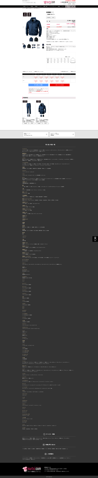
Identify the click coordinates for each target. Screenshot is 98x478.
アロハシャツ (37, 165)
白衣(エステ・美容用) (25, 298)
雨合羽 (23, 232)
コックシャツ (47, 150)
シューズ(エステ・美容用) (26, 318)
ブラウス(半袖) (34, 257)
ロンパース (24, 418)
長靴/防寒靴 (24, 230)
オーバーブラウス (25, 259)
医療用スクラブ (24, 335)
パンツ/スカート (25, 380)
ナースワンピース (25, 338)
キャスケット (35, 186)
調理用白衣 (24, 153)
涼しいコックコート (25, 151)
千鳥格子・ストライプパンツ (26, 179)
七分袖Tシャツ (41, 362)
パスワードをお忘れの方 (26, 459)
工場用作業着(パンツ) (32, 183)
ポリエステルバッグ (38, 388)
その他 (23, 320)
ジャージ (24, 407)
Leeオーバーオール (30, 425)
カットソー (51, 257)
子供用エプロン (32, 196)
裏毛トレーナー (31, 378)
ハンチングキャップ (44, 186)
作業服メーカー (25, 242)
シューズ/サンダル (25, 350)
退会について (33, 459)
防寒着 (23, 225)
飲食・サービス (25, 6)
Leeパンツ (44, 425)
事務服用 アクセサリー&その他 (27, 277)
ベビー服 (24, 417)
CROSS (55, 134)
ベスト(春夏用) (24, 250)
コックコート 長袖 (41, 150)
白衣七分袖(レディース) (53, 154)
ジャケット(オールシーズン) (40, 247)
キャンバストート (25, 388)
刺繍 (59, 6)
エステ (40, 6)
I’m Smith (56, 200)
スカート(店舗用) (35, 179)
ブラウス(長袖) (46, 257)
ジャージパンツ (41, 381)
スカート (51, 381)
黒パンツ (30, 381)
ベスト (23, 173)
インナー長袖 (30, 210)
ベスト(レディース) (31, 175)
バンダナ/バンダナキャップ (52, 186)
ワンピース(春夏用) (25, 254)
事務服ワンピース (25, 252)
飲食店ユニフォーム (25, 438)
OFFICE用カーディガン (26, 271)
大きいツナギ (33, 213)
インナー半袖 (24, 210)
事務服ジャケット (25, 246)
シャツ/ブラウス (25, 162)
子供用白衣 (45, 196)
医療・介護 (45, 6)
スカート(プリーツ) (52, 264)
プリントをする (66, 438)
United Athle (45, 200)
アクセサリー (24, 276)
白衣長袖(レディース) (61, 154)
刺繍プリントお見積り (69, 6)
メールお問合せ (24, 448)
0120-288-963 (65, 2)
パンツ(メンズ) (43, 178)
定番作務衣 (24, 168)
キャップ (59, 186)
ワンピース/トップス (26, 414)
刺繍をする (61, 438)
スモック (23, 220)
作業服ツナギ (24, 212)
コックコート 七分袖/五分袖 (33, 150)
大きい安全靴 (36, 230)
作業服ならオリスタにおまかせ (27, 439)
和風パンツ (38, 178)
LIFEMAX (52, 200)
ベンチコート (36, 405)
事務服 (36, 6)
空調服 (23, 222)
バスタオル (24, 391)
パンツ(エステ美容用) (25, 301)
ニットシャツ (42, 165)
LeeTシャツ (35, 425)
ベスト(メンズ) (24, 175)
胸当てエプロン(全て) (25, 159)
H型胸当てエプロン (33, 159)
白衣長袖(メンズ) (38, 154)
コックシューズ (24, 193)
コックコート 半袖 (25, 150)
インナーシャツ (56, 257)
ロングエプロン (67, 159)
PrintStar (40, 200)
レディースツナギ (39, 213)
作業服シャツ (24, 205)
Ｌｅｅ (23, 424)
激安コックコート (42, 151)
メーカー (24, 427)
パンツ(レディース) (49, 178)
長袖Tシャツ (47, 362)
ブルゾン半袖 (24, 203)
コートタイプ (31, 405)
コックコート (24, 148)
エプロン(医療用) (25, 348)
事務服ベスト (24, 249)
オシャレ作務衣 (29, 168)
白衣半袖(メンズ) (25, 154)
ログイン (65, 3)
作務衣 (23, 167)
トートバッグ (24, 387)
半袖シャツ (24, 370)
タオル (23, 390)
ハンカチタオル (41, 391)
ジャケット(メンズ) (25, 325)
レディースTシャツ (46, 363)
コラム (41, 439)
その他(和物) (49, 168)
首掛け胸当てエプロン (47, 159)
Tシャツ (28, 418)
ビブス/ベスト (24, 400)
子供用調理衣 (24, 195)
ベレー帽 (30, 186)
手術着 (23, 340)
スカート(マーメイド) (45, 264)
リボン (23, 273)
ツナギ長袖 (28, 213)
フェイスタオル (29, 391)
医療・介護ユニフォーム (47, 438)
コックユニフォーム (28, 134)
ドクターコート (25, 327)
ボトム (23, 177)
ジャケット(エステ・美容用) (26, 294)
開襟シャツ (32, 165)
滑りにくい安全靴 (46, 230)
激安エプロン (40, 160)
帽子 (23, 185)
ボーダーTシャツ (25, 363)
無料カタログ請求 (58, 448)
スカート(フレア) (31, 264)
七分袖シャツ (29, 370)
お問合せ (73, 3)
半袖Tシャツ (36, 362)
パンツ (23, 266)
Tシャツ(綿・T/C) (25, 362)
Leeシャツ (40, 425)
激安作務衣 (39, 168)
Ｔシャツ (24, 361)
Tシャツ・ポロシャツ (52, 6)
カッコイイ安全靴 (29, 230)
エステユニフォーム (39, 438)
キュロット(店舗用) (42, 179)
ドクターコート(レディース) (35, 328)
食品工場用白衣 (68, 154)
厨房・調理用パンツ (25, 178)
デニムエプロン (34, 160)
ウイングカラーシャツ (25, 165)
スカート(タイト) (25, 264)
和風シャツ (44, 168)
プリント (63, 6)
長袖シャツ (34, 370)
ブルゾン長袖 (30, 203)
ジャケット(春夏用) (25, 247)
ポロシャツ (24, 365)
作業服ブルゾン (25, 202)
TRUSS (49, 200)
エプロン (24, 303)
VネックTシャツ (59, 362)
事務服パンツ (24, 267)
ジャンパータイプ (25, 405)
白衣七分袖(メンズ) (32, 154)
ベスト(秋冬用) (30, 250)
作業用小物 (24, 240)
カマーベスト (43, 175)
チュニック (24, 286)
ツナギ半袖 (24, 213)
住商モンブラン (24, 200)
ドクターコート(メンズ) (26, 328)
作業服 (32, 6)
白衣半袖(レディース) (45, 154)
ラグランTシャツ (31, 363)
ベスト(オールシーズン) (37, 250)
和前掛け (71, 159)
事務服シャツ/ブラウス (26, 256)
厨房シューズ (24, 192)
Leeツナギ (24, 425)
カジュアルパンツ (32, 178)
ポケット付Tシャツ (53, 362)
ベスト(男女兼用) (37, 175)
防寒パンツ (37, 227)
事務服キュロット (59, 264)
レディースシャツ (48, 165)
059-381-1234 (48, 469)
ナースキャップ (25, 354)
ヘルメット (24, 237)
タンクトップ (24, 410)
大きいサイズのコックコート (34, 151)
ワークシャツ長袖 (31, 206)
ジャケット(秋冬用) (32, 247)
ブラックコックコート (61, 150)
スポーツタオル (35, 391)
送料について (73, 71)
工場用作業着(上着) (25, 183)
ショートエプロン (55, 159)
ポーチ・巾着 (50, 388)
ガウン (23, 306)
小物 (23, 188)
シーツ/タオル (24, 313)
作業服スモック (25, 219)
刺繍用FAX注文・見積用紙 (40, 448)
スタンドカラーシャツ (47, 370)
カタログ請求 (95, 240)
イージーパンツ (68, 178)
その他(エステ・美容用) (26, 321)
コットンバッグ (31, 388)
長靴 (29, 193)
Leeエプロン (49, 425)
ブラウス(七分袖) (40, 257)
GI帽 (39, 186)
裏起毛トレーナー (25, 378)
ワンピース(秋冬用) (32, 254)
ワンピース (24, 290)
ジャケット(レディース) (33, 325)
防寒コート (29, 227)
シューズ (24, 317)
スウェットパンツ (35, 381)
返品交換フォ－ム (65, 448)
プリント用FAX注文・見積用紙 (50, 448)
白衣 (23, 296)
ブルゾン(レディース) (36, 203)
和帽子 (27, 186)
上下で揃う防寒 (42, 227)
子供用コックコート (25, 196)
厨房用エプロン (24, 160)
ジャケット (24, 170)
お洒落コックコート (69, 150)
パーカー (24, 373)
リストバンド (24, 393)
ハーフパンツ (47, 381)
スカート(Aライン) (38, 264)
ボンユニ (32, 200)
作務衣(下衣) (35, 168)
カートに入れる (60, 84)
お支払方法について (64, 71)
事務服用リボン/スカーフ (26, 274)
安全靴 (23, 229)
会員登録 (69, 3)
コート (23, 279)
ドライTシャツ (31, 362)
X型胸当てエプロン (40, 159)
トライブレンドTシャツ (38, 363)
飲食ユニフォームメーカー (27, 198)
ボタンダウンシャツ (40, 370)
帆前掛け (29, 160)
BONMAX (36, 200)
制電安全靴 (40, 230)
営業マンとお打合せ (36, 439)
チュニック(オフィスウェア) (26, 257)
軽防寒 (33, 227)
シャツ (23, 330)
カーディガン (24, 269)
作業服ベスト (24, 215)
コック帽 (23, 186)
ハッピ (23, 397)
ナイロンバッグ (44, 388)
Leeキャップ (54, 425)
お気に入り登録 (39, 84)
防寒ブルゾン (24, 227)
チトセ (29, 200)
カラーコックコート (54, 150)
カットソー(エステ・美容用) (26, 284)
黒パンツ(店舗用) (62, 178)
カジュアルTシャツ (66, 362)
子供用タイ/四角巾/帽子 (39, 196)
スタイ (31, 418)
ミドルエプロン (61, 159)
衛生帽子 (62, 186)
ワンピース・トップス (25, 415)
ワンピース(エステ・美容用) (26, 291)
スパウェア (24, 310)
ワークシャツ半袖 (25, 206)
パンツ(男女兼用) (56, 178)
